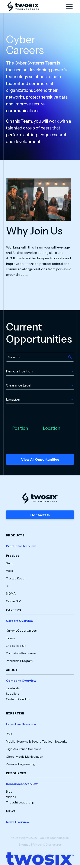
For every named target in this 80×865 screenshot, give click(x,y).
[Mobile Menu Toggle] (69, 6)
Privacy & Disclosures (46, 844)
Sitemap (25, 844)
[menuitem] (40, 573)
